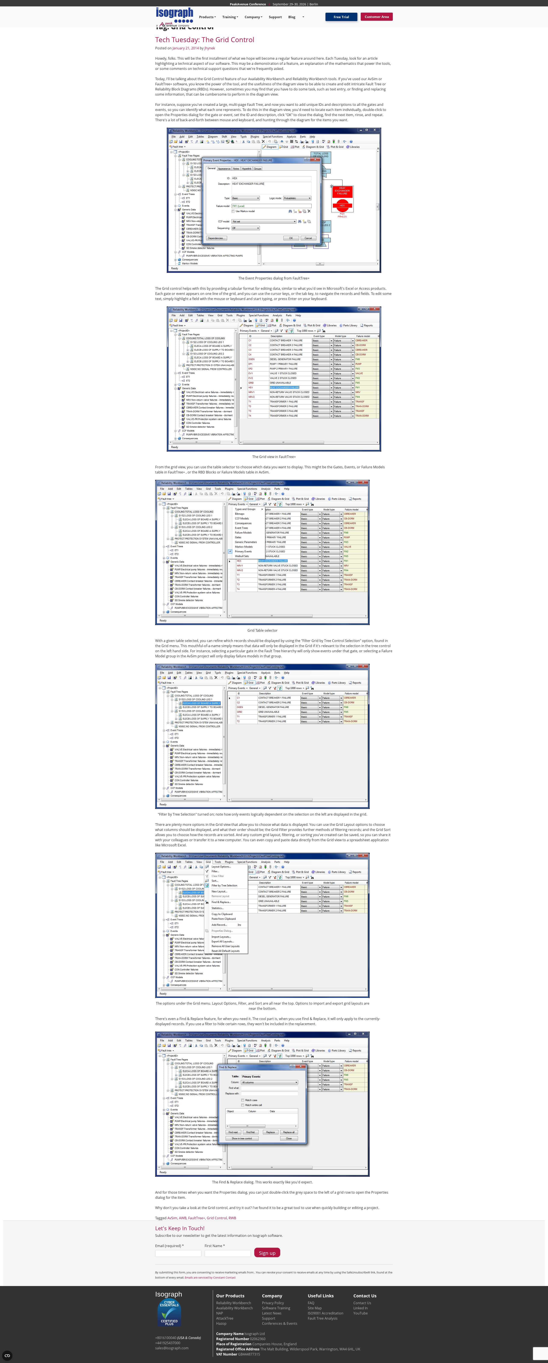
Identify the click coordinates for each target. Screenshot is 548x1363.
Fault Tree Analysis (323, 1318)
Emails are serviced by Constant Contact (210, 1277)
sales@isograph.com (172, 1348)
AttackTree (224, 1318)
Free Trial (341, 17)
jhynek (209, 48)
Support (275, 17)
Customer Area (377, 17)
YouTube (360, 1313)
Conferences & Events (279, 1323)
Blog (291, 17)
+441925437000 (167, 1343)
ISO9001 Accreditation (325, 1313)
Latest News (271, 1313)
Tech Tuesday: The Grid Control (204, 39)
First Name (215, 1245)
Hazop (221, 1323)
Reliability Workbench (233, 1303)
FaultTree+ (196, 1218)
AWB (182, 1218)
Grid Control (217, 1218)
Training (229, 17)
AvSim (172, 1218)
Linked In (360, 1308)
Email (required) (169, 1245)
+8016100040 (165, 1337)
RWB (232, 1218)
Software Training (276, 1308)
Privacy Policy (273, 1303)
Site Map (315, 1308)
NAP (219, 1313)
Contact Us (362, 1303)
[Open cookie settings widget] (7, 1356)
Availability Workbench (234, 1308)
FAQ (311, 1303)
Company (252, 17)
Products (206, 17)
